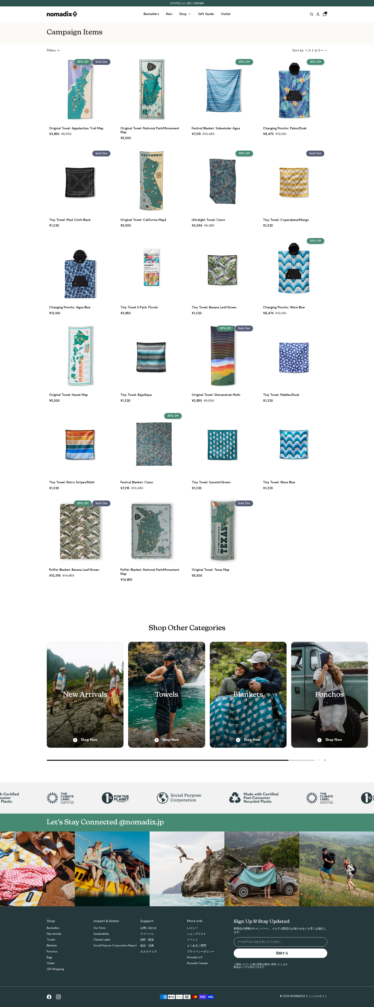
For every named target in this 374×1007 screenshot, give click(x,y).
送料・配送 (147, 939)
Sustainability (101, 934)
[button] (80, 100)
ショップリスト (196, 934)
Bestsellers (53, 928)
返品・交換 (147, 945)
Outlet (51, 963)
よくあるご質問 (196, 945)
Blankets (52, 945)
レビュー (192, 928)
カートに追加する (151, 115)
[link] (49, 997)
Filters (51, 50)
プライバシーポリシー (200, 951)
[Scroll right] (325, 760)
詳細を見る (80, 115)
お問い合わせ (148, 928)
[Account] (318, 14)
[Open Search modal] (311, 14)
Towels (51, 939)
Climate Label (102, 939)
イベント (192, 939)
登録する (284, 953)
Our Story (100, 928)
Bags (49, 957)
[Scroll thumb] (167, 760)
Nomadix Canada (197, 963)
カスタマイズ (148, 951)
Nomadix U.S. (195, 957)
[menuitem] (151, 14)
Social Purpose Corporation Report (115, 945)
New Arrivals (54, 934)
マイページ (147, 934)
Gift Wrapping (55, 969)
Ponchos (52, 951)
